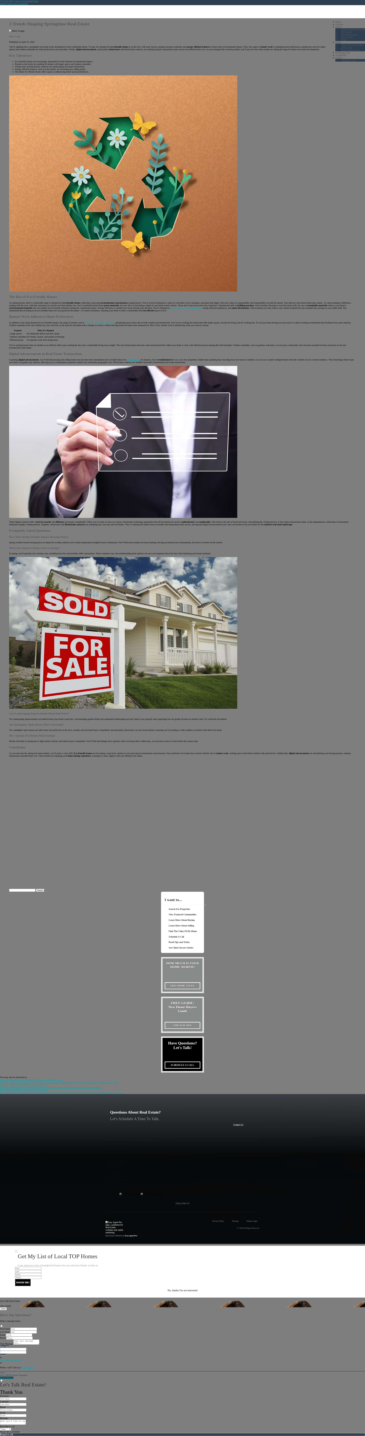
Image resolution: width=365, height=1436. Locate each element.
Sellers (338, 42)
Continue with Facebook (11, 1360)
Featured (339, 24)
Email (2, 1335)
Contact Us (238, 1124)
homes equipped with (186, 308)
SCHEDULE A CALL (182, 1065)
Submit (3, 1355)
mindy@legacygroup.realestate (14, 4)
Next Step (4, 1346)
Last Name (5, 1332)
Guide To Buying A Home (353, 29)
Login (343, 39)
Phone (3, 1338)
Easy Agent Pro (131, 1236)
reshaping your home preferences (99, 322)
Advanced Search (349, 34)
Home (338, 22)
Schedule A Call (348, 60)
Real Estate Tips (342, 52)
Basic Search (347, 37)
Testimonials (341, 55)
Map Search (346, 32)
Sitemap (235, 1221)
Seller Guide (346, 47)
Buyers (338, 27)
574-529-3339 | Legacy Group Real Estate (19, 1)
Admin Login (251, 1221)
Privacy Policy (218, 1221)
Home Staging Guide (350, 50)
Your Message (6, 1344)
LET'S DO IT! (6, 1378)
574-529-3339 (27, 1367)
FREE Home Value (182, 986)
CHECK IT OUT (182, 1025)
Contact (338, 57)
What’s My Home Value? (352, 45)
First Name (5, 1329)
